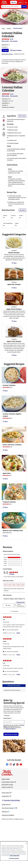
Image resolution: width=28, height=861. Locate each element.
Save (6, 50)
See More (22, 210)
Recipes (9, 28)
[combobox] (12, 6)
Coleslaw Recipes (17, 28)
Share (3, 129)
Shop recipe (22, 116)
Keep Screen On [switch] (3, 135)
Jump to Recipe (17, 50)
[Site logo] (8, 773)
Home (3, 28)
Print (4, 125)
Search (24, 6)
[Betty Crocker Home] (4, 2)
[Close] (26, 843)
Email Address (7, 718)
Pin (3, 121)
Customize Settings (14, 858)
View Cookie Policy (14, 855)
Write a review (5, 41)
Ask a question (13, 41)
